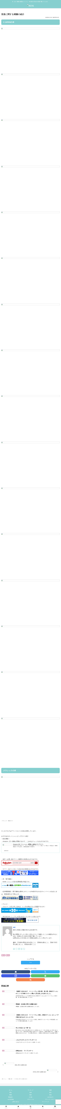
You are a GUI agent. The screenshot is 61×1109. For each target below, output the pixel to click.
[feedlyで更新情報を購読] (21, 949)
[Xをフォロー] (16, 949)
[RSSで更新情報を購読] (24, 949)
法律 (30, 1092)
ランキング (30, 1090)
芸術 (30, 1094)
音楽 (8, 955)
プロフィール (30, 1099)
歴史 (10, 1092)
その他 (30, 1097)
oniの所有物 (11, 1099)
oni (14, 927)
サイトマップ (45, 1101)
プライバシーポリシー (50, 1099)
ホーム (10, 1090)
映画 (10, 1094)
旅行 (50, 1092)
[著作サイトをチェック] (14, 949)
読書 (4, 955)
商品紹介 (10, 1097)
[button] (56, 563)
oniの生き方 (50, 1097)
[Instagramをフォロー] (19, 949)
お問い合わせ (15, 1101)
